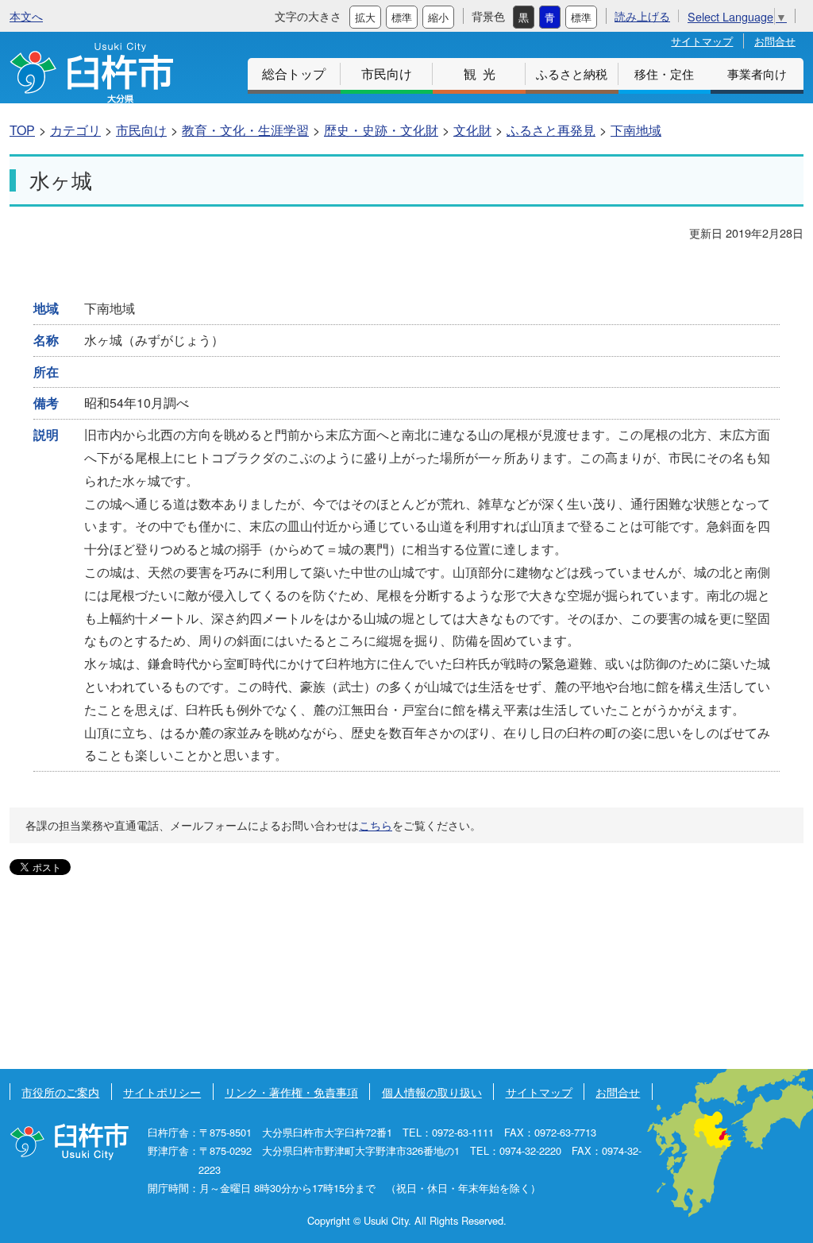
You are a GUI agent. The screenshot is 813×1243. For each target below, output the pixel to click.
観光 (483, 73)
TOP (22, 130)
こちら (375, 825)
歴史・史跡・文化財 (381, 130)
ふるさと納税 (571, 73)
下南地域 (636, 130)
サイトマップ (702, 40)
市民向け (386, 73)
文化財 (472, 130)
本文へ (26, 15)
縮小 (438, 17)
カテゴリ (75, 130)
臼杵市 (91, 72)
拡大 (365, 17)
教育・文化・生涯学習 (245, 130)
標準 (401, 17)
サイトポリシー (162, 1091)
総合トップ (294, 73)
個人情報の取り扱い (432, 1091)
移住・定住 (664, 73)
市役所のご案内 (60, 1091)
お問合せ (775, 40)
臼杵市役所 (69, 1141)
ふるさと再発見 (551, 130)
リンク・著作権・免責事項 (291, 1091)
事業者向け (757, 73)
